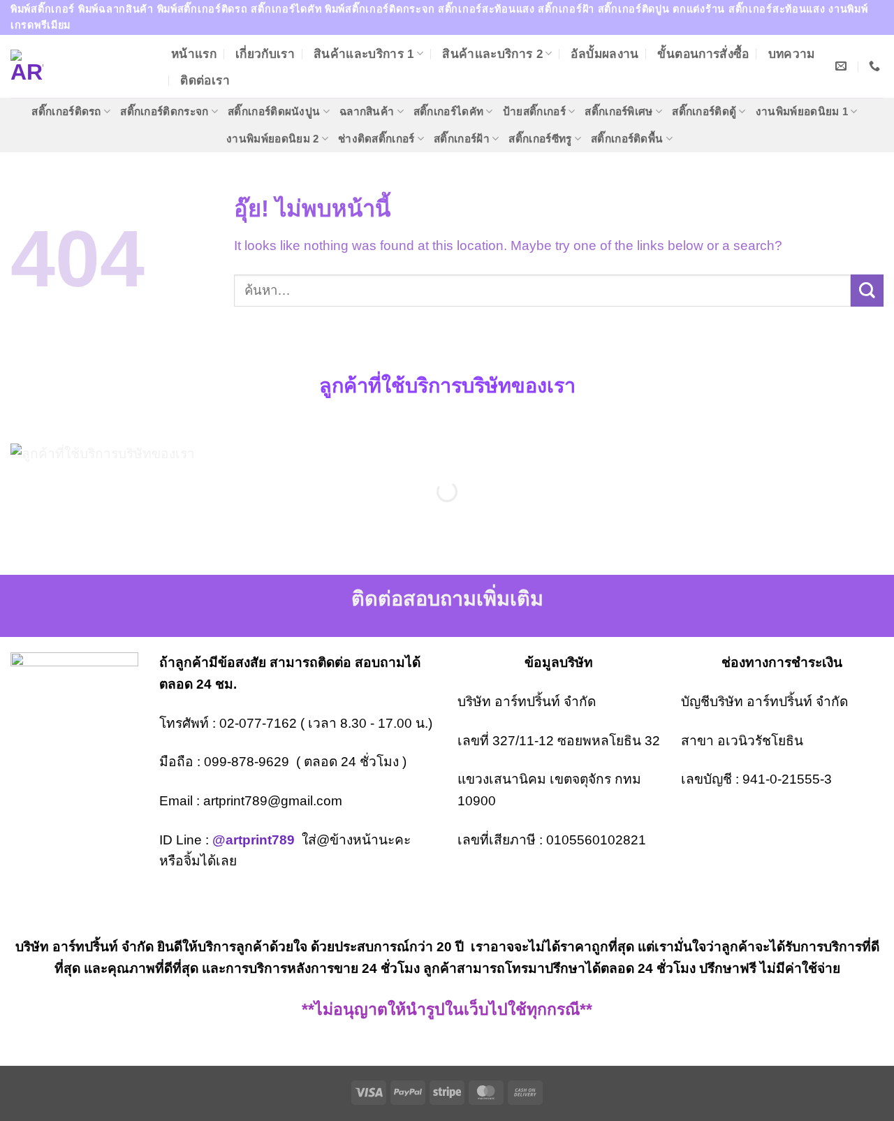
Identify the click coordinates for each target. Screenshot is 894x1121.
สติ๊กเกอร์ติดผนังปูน (274, 111)
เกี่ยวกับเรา (265, 54)
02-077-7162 (258, 723)
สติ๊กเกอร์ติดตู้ (704, 111)
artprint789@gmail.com (272, 800)
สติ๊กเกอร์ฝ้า (462, 139)
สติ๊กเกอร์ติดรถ (66, 111)
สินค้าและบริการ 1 (364, 54)
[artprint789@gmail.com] (842, 66)
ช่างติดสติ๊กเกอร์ (376, 139)
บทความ (791, 54)
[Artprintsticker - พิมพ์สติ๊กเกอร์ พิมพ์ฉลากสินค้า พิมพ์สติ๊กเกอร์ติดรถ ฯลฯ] (80, 66)
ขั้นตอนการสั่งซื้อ (703, 54)
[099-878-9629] (876, 66)
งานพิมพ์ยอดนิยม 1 (802, 111)
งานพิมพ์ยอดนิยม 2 (272, 139)
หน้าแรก (194, 54)
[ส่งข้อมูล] (867, 290)
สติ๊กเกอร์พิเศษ (618, 111)
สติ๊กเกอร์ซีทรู (539, 139)
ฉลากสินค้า (366, 111)
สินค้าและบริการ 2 (492, 54)
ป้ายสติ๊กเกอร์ (534, 111)
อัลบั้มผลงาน (604, 54)
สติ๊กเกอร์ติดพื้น (627, 139)
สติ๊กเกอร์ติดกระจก (164, 111)
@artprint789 (253, 840)
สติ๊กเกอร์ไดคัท (448, 111)
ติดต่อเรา (204, 80)
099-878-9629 (246, 761)
